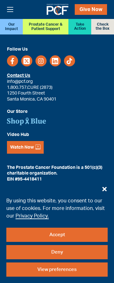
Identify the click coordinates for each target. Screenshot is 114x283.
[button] (104, 187)
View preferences (57, 269)
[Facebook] (12, 60)
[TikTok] (69, 60)
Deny (57, 252)
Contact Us (18, 75)
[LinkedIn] (55, 60)
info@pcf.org (20, 81)
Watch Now (22, 147)
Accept (57, 234)
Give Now (90, 9)
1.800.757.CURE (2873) (30, 87)
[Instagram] (41, 60)
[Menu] (10, 9)
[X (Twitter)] (26, 60)
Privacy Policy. (32, 215)
